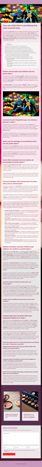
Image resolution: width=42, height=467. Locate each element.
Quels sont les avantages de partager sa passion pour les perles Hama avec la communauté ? (21, 66)
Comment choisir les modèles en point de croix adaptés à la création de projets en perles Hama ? (21, 63)
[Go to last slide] (5, 406)
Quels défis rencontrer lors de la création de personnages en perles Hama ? (19, 50)
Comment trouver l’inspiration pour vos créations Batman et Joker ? (17, 47)
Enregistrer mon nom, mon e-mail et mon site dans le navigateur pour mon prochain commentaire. (19, 451)
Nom (4, 447)
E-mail (17, 447)
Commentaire (6, 433)
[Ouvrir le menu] (40, 2)
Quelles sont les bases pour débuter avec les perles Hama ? (16, 46)
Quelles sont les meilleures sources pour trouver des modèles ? (17, 55)
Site (29, 447)
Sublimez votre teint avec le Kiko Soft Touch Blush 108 (11, 416)
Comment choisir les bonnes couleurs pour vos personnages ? (17, 54)
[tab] (20, 421)
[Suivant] (36, 406)
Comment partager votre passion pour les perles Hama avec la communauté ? (19, 51)
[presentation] (12, 402)
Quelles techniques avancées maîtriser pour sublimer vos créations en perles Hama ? (21, 52)
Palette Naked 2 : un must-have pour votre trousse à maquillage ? (29, 416)
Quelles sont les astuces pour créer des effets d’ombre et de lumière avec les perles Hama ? (21, 61)
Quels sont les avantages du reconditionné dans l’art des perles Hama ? (18, 48)
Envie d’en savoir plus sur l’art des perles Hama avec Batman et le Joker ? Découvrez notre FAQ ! (19, 59)
